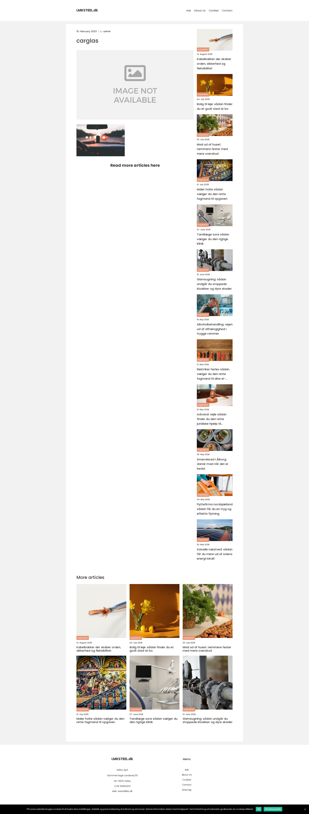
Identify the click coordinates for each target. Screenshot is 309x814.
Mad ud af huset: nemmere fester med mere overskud (212, 149)
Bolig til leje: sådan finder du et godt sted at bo (215, 106)
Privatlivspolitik (273, 809)
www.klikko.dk (125, 791)
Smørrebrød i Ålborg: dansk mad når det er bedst (212, 464)
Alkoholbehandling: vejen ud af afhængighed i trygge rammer (215, 329)
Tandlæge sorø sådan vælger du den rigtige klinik (213, 239)
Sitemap (187, 789)
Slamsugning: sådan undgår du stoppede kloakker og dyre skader (214, 284)
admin (107, 31)
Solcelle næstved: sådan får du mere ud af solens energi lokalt (214, 554)
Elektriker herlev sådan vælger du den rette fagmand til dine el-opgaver (213, 374)
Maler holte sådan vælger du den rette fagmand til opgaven (212, 194)
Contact (227, 10)
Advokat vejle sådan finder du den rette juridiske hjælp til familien (211, 419)
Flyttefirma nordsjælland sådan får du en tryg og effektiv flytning (215, 509)
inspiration (203, 49)
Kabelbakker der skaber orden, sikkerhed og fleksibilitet (214, 63)
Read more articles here (135, 165)
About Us (200, 10)
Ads (188, 10)
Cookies (214, 10)
